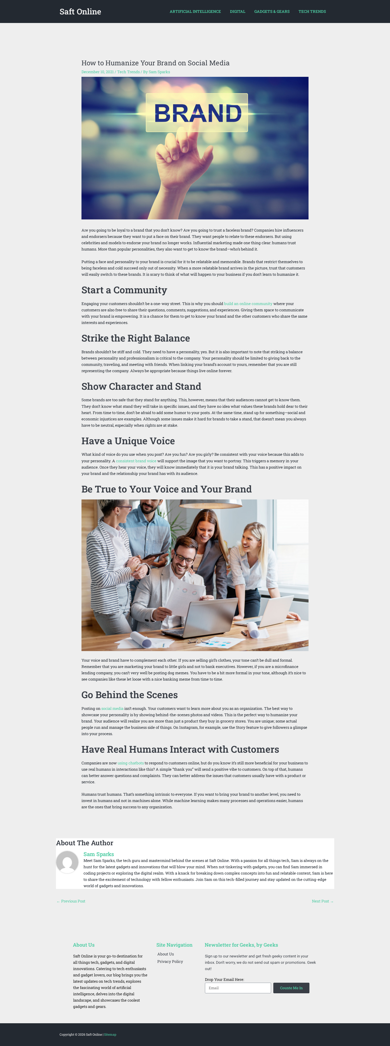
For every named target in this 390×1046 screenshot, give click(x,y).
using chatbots (131, 763)
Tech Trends (128, 71)
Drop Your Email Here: (224, 979)
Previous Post (70, 901)
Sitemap (110, 1034)
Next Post (323, 901)
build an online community (248, 303)
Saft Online (80, 11)
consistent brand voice (136, 460)
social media (112, 708)
